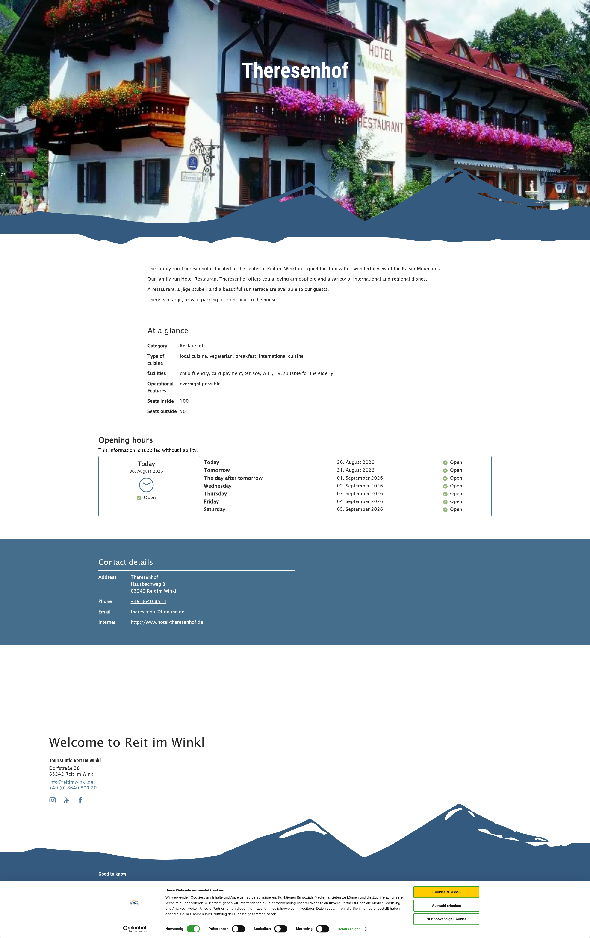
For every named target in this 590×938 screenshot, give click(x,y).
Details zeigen (349, 929)
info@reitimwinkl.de (71, 782)
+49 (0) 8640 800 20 (73, 788)
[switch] (238, 928)
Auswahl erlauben (446, 906)
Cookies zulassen (446, 892)
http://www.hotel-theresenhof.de (167, 622)
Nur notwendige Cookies (446, 919)
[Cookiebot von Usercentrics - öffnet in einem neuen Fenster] (135, 929)
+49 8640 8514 (148, 601)
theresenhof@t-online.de (157, 612)
